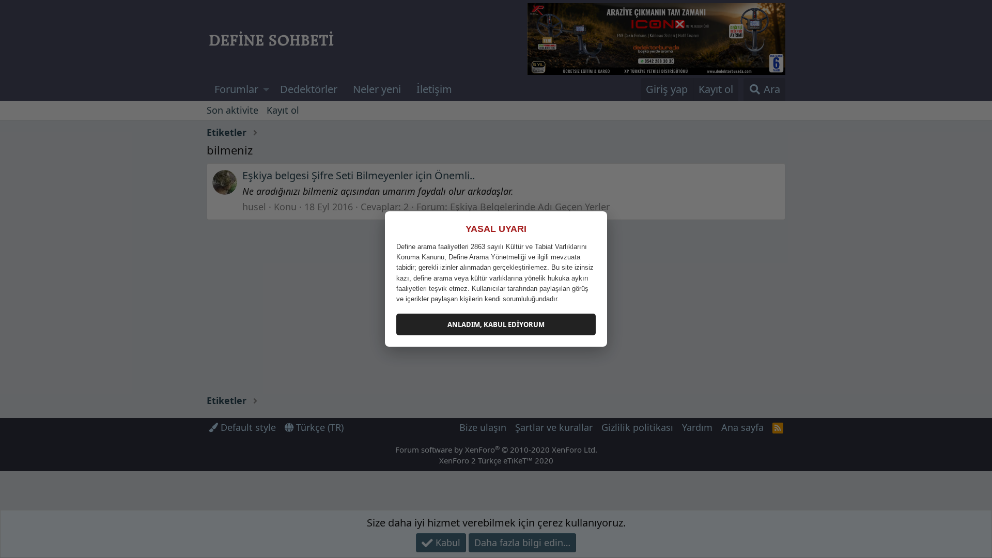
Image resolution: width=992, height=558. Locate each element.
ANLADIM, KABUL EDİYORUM (496, 324)
